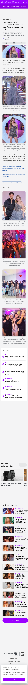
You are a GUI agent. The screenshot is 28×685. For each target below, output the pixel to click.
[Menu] (26, 2)
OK (14, 679)
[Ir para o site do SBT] (22, 654)
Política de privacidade (14, 661)
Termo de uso (14, 664)
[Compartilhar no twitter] (22, 43)
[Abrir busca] (23, 2)
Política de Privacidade (12, 676)
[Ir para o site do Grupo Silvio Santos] (12, 654)
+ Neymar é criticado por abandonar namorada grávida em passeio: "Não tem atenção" (13, 168)
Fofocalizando (6, 19)
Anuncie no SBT (14, 658)
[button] (12, 479)
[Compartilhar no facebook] (14, 43)
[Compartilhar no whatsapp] (6, 43)
